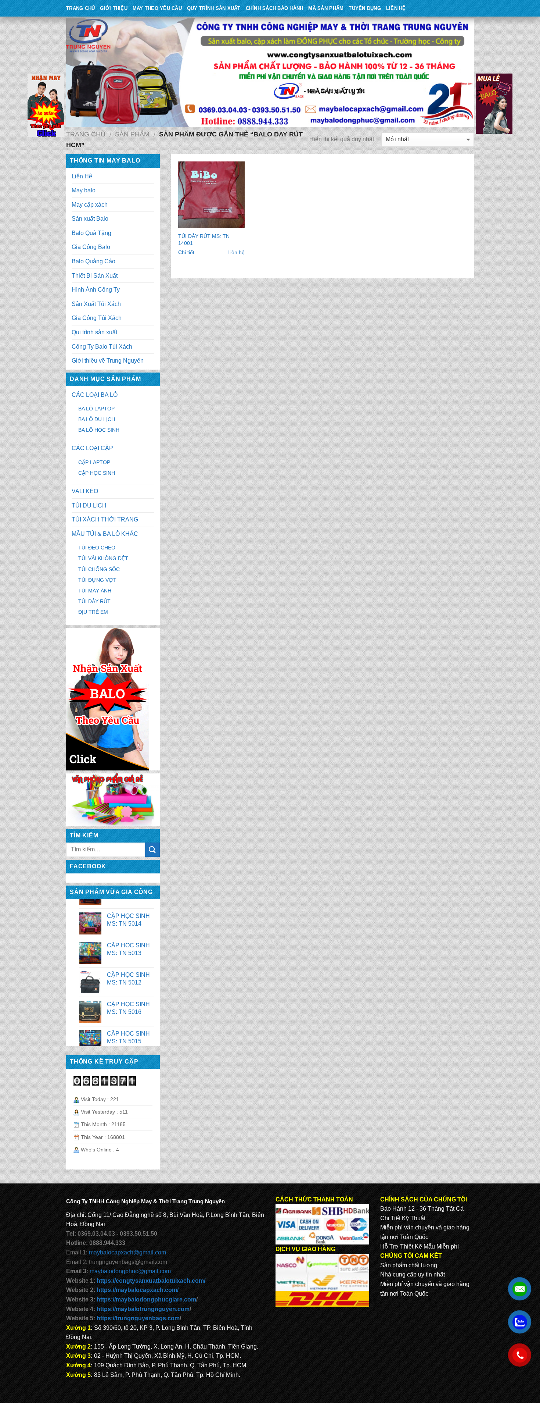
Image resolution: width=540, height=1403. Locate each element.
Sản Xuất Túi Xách (96, 304)
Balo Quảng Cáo (93, 261)
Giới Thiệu (113, 8)
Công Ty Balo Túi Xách (102, 346)
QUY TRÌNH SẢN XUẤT (214, 8)
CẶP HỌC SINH (96, 473)
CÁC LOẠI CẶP (92, 448)
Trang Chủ (80, 8)
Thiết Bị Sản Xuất (95, 276)
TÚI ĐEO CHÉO (96, 548)
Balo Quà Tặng (91, 233)
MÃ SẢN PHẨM (325, 8)
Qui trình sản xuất (94, 332)
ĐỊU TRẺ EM (93, 612)
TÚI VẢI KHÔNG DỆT (103, 558)
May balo (84, 190)
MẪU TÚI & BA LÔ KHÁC (105, 534)
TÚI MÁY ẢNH (94, 591)
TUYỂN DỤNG (365, 8)
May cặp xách (90, 205)
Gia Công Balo (91, 247)
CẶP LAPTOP (94, 462)
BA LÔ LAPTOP (96, 409)
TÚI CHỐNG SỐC (99, 569)
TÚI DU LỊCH (89, 505)
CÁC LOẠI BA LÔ (95, 395)
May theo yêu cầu (157, 8)
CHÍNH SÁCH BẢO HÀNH (274, 8)
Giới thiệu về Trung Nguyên (108, 360)
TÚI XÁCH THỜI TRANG (105, 519)
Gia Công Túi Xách (97, 318)
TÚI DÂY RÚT (94, 601)
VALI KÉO (85, 491)
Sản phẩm (132, 134)
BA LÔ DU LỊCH (96, 419)
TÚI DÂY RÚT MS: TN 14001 (204, 239)
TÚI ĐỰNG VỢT (97, 580)
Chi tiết (186, 252)
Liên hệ (236, 252)
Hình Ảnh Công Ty (96, 289)
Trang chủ (85, 134)
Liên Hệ (396, 8)
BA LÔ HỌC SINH (98, 430)
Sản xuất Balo (90, 219)
